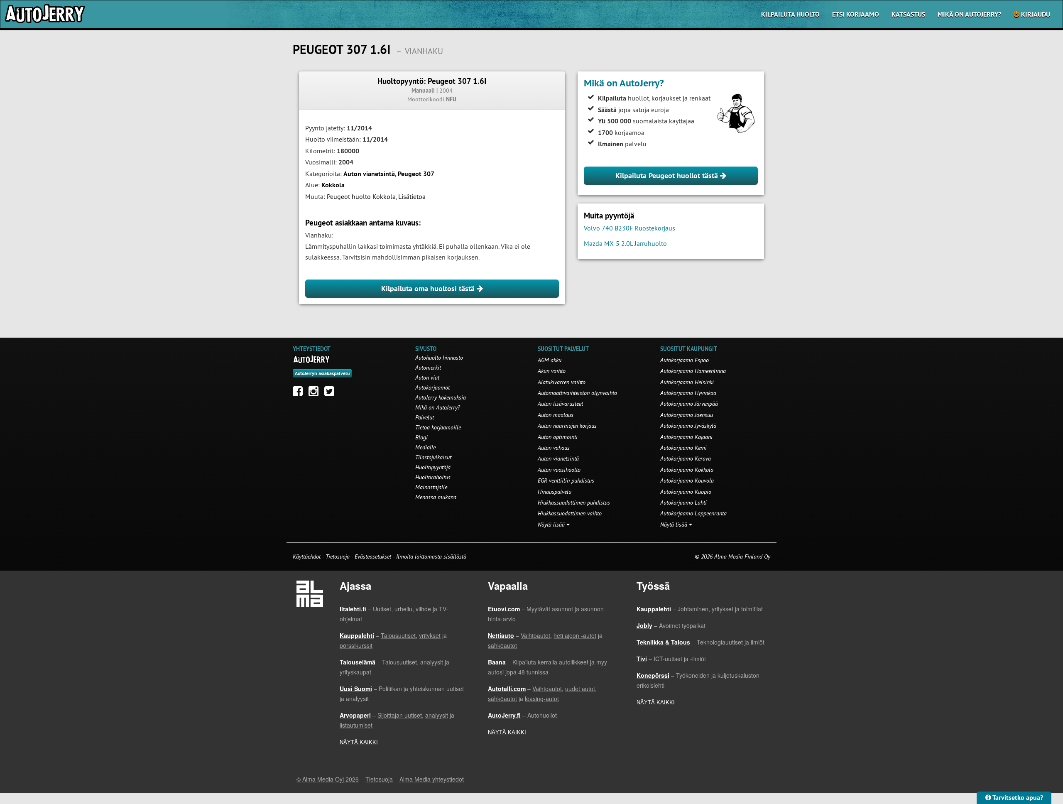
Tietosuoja (338, 556)
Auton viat (427, 377)
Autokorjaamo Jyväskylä (688, 425)
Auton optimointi (558, 437)
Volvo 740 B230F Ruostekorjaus (629, 228)
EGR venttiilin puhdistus (566, 480)
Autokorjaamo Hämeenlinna (693, 371)
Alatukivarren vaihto (561, 382)
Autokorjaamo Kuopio (685, 491)
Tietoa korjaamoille (438, 427)
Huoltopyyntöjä (433, 467)
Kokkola (333, 185)
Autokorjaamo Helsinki (687, 382)
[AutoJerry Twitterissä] (331, 393)
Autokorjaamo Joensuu (686, 415)
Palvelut (424, 417)
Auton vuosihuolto (559, 469)
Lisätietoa (412, 196)
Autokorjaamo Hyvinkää (688, 393)
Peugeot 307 (416, 173)
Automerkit (428, 367)
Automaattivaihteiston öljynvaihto (577, 393)
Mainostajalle (431, 487)
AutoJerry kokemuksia (440, 397)
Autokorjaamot (432, 387)
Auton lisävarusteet (560, 403)
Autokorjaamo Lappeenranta (693, 513)
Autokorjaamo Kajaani (686, 437)
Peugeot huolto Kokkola (361, 196)
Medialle (425, 447)
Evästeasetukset (373, 556)
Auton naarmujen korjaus (567, 425)
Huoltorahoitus (433, 477)
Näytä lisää (552, 524)
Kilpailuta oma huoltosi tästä (429, 288)
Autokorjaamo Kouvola (687, 480)
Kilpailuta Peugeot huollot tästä (667, 175)
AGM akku (549, 360)
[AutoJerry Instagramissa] (316, 393)
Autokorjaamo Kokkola (686, 469)
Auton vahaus (554, 447)
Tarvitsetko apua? (1017, 797)
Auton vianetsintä (369, 173)
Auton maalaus (555, 415)
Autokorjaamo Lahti (683, 502)
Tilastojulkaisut (433, 457)
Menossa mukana (435, 497)
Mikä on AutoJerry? (969, 14)
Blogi (421, 437)
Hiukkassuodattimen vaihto (570, 513)
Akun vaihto (552, 371)
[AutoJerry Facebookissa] (300, 393)
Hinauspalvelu (554, 491)
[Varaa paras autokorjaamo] (312, 359)
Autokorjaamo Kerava (685, 458)
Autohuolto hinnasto (439, 357)
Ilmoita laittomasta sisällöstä (431, 556)
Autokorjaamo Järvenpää (689, 403)
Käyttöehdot (307, 556)
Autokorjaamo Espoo (684, 360)
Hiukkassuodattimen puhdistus (574, 502)
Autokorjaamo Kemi (683, 447)
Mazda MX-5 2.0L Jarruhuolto (625, 243)
